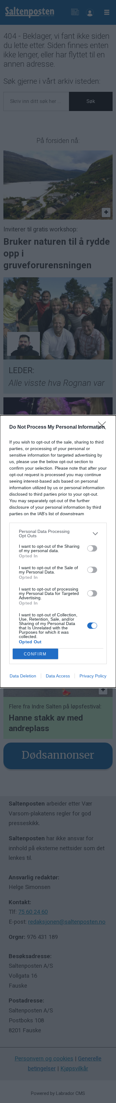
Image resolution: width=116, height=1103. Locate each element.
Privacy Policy (92, 675)
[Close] (104, 427)
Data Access (58, 675)
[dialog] (58, 551)
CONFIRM (35, 654)
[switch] (92, 548)
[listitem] (58, 533)
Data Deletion (23, 675)
